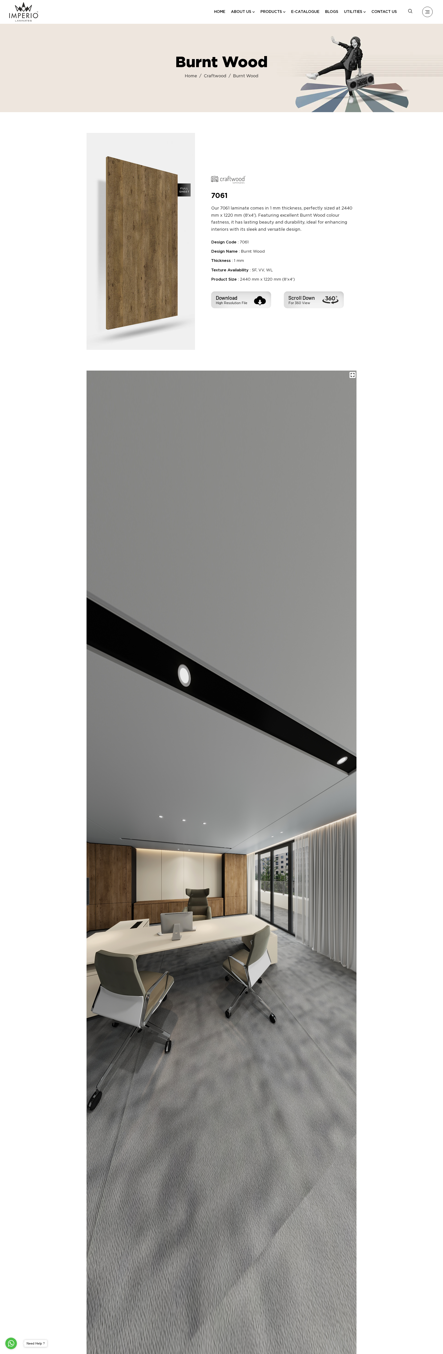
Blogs (331, 12)
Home (219, 12)
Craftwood (215, 76)
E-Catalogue (305, 12)
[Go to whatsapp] (11, 1343)
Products (271, 12)
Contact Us (384, 12)
